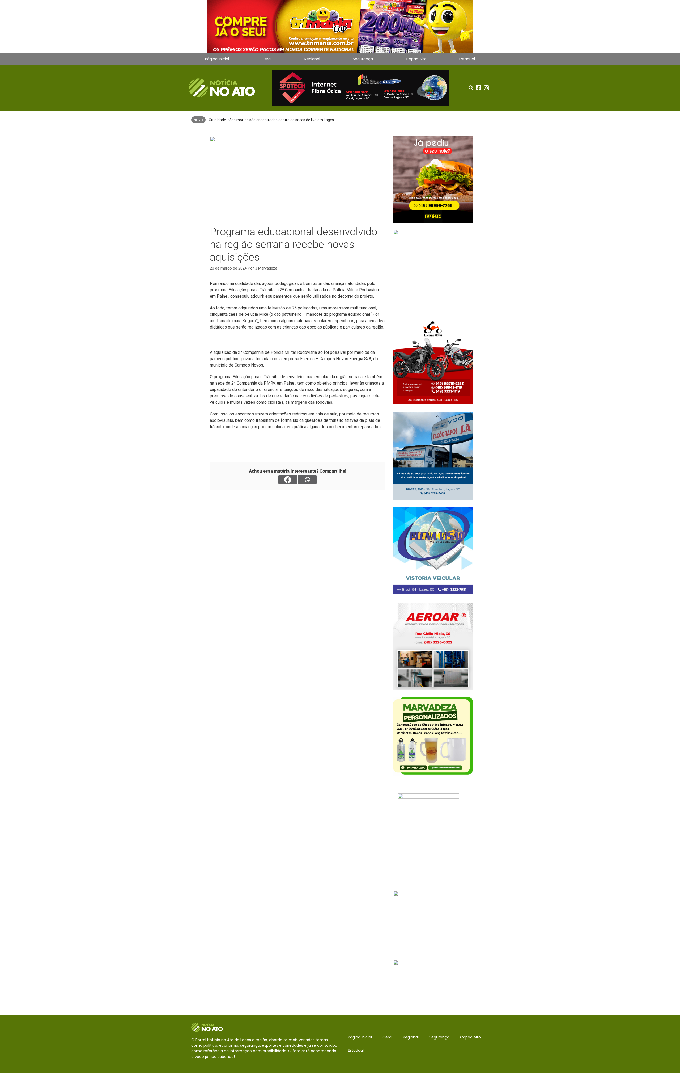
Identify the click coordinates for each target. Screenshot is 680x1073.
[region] (340, 26)
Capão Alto (416, 59)
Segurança (363, 59)
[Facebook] (287, 479)
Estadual (467, 59)
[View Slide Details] (340, 26)
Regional (312, 59)
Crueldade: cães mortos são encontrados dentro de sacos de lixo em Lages (271, 120)
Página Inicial (217, 59)
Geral (266, 59)
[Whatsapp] (307, 479)
